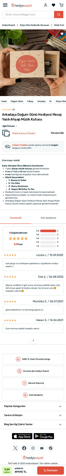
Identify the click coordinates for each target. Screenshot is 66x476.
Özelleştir (52, 470)
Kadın (4, 101)
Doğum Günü (17, 101)
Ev (50, 101)
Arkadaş (41, 101)
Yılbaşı (30, 101)
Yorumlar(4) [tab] (15, 218)
